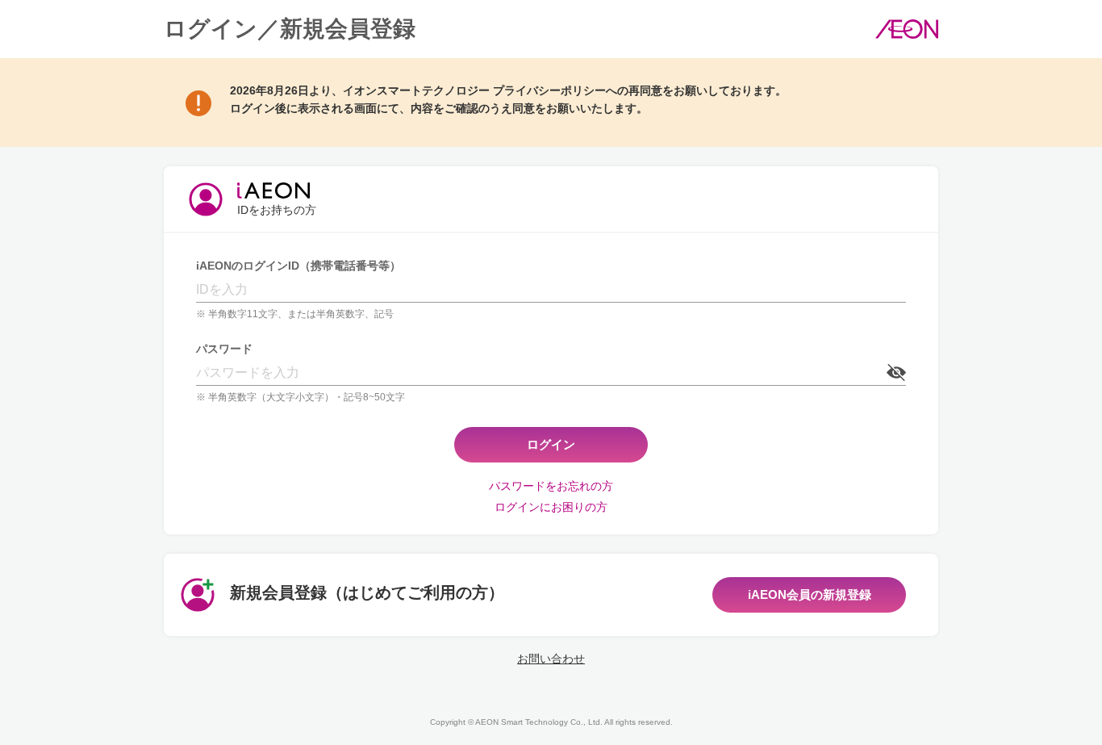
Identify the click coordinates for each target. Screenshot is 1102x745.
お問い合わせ (551, 658)
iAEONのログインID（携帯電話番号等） (298, 265)
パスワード (224, 348)
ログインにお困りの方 (551, 506)
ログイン (551, 444)
